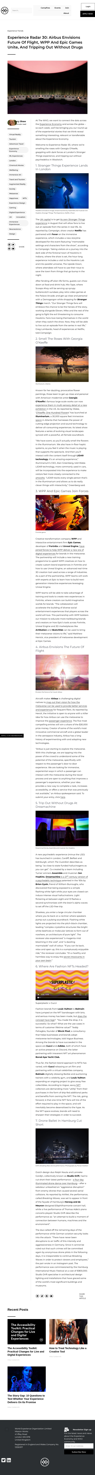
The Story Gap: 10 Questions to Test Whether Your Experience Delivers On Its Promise (26, 1399)
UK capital (45, 219)
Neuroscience (15, 229)
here (62, 797)
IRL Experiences (16, 156)
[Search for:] (21, 10)
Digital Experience (17, 212)
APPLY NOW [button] (87, 14)
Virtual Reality (15, 134)
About (66, 13)
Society (12, 189)
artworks (40, 478)
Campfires (45, 8)
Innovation (20, 217)
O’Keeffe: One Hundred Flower (52, 412)
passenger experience (60, 721)
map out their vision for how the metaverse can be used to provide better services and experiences (61, 706)
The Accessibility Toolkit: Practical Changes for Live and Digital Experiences (26, 1351)
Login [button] (88, 6)
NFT (78, 1085)
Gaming (12, 208)
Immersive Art (15, 175)
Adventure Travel (16, 144)
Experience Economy (14, 150)
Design (12, 234)
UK (10, 217)
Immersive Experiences (14, 223)
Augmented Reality (17, 184)
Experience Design (17, 203)
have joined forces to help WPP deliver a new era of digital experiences (60, 550)
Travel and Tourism (17, 179)
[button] (9, 245)
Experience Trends (15, 31)
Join (67, 8)
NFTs (25, 198)
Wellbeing (13, 170)
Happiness (13, 198)
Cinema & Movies (16, 165)
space (39, 420)
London (12, 161)
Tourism (12, 139)
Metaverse (13, 193)
